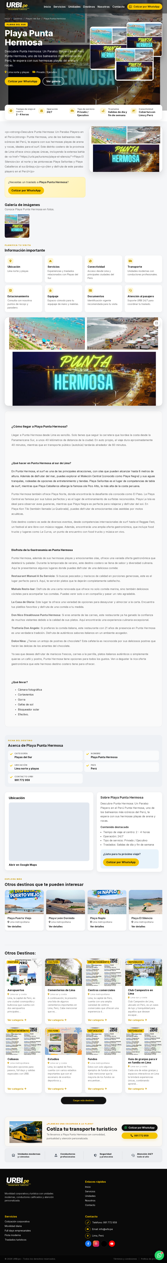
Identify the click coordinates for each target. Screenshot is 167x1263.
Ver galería (53, 81)
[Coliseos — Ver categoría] (23, 1060)
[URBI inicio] (18, 6)
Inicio (47, 6)
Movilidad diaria (13, 1226)
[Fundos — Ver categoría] (103, 1060)
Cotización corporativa (17, 1221)
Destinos (89, 6)
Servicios (59, 6)
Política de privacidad (151, 1259)
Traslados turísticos (15, 1239)
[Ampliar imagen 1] (17, 226)
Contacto (118, 6)
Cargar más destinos (83, 1100)
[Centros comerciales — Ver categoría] (103, 991)
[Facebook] (88, 1244)
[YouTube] (112, 1244)
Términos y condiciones (125, 1259)
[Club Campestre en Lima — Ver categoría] (143, 991)
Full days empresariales (18, 1230)
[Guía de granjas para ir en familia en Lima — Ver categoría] (143, 1060)
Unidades (74, 6)
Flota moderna (13, 1235)
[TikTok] (104, 1244)
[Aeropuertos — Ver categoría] (23, 991)
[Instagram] (96, 1244)
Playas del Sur (33, 18)
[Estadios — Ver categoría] (63, 1060)
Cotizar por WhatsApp (22, 81)
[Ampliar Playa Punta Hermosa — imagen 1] (156, 323)
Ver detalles (14, 926)
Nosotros (104, 6)
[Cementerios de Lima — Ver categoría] (63, 991)
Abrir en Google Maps (23, 864)
